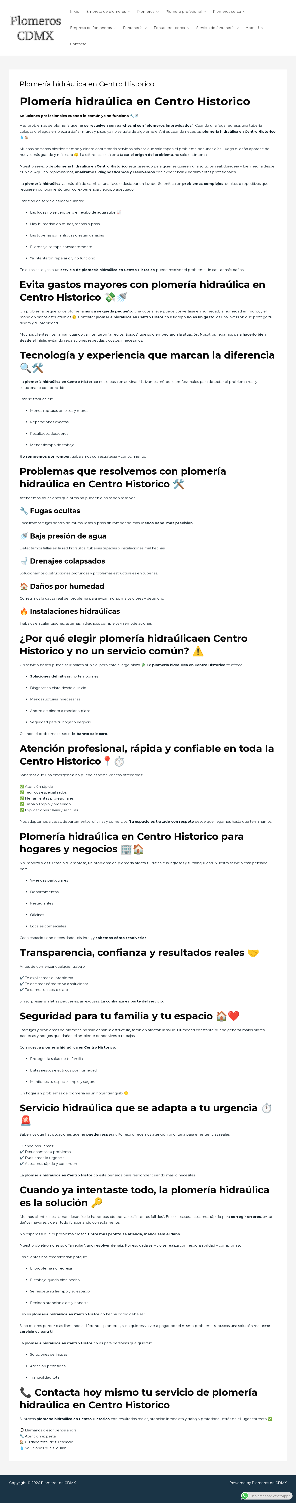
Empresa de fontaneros (91, 27)
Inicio (74, 11)
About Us (254, 27)
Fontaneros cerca (169, 27)
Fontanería (132, 27)
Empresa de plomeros (106, 11)
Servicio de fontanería (215, 27)
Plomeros (145, 11)
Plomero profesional (184, 11)
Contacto (78, 44)
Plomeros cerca (227, 11)
